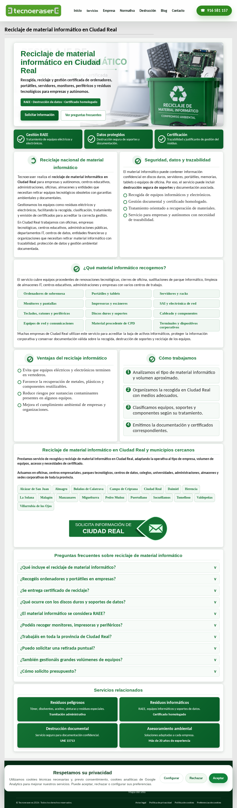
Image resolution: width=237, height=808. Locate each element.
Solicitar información (39, 115)
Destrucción (148, 11)
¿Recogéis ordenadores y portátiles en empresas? (68, 579)
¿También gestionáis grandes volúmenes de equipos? (71, 660)
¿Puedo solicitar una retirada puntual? (57, 648)
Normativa (127, 11)
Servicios (92, 11)
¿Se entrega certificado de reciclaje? (54, 590)
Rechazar (196, 778)
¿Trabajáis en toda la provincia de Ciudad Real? (66, 637)
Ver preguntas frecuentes (83, 115)
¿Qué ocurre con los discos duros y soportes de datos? (72, 602)
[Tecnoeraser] (33, 10)
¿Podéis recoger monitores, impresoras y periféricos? (71, 625)
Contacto (178, 11)
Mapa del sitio (137, 792)
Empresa (109, 11)
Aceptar (218, 778)
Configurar (171, 778)
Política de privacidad (160, 803)
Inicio (77, 11)
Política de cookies (184, 803)
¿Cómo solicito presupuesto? (48, 671)
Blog (164, 11)
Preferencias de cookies (209, 803)
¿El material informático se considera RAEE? (62, 613)
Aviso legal (140, 803)
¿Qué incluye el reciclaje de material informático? (68, 567)
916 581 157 (217, 11)
